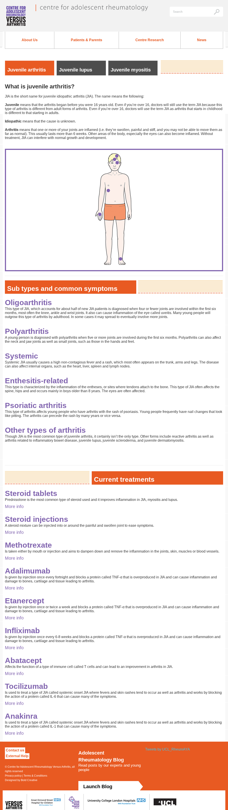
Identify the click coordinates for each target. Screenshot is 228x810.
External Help (17, 756)
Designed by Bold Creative (21, 780)
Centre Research (149, 40)
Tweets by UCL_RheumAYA (167, 749)
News (201, 40)
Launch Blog (97, 786)
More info (14, 506)
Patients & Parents (86, 40)
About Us (30, 40)
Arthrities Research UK (18, 18)
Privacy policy (13, 775)
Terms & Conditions (35, 775)
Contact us (15, 750)
